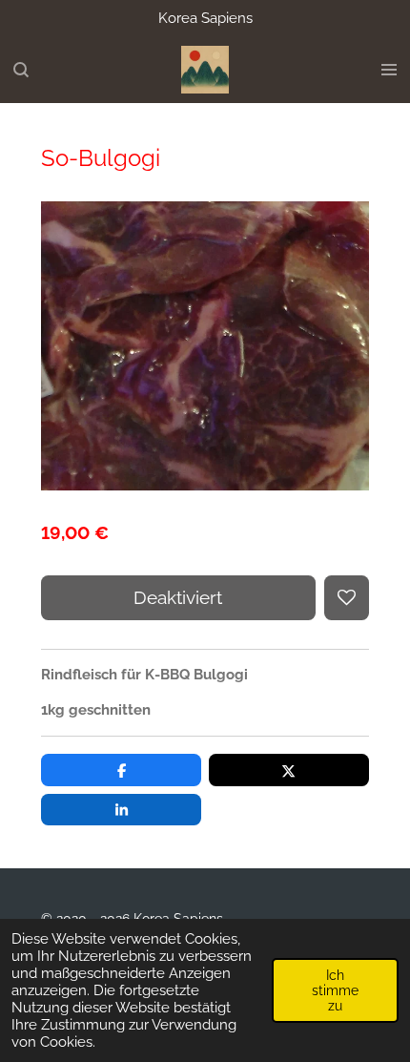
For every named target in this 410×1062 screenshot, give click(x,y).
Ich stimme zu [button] (335, 990)
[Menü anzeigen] (389, 69)
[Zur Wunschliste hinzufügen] (346, 597)
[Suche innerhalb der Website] (21, 69)
